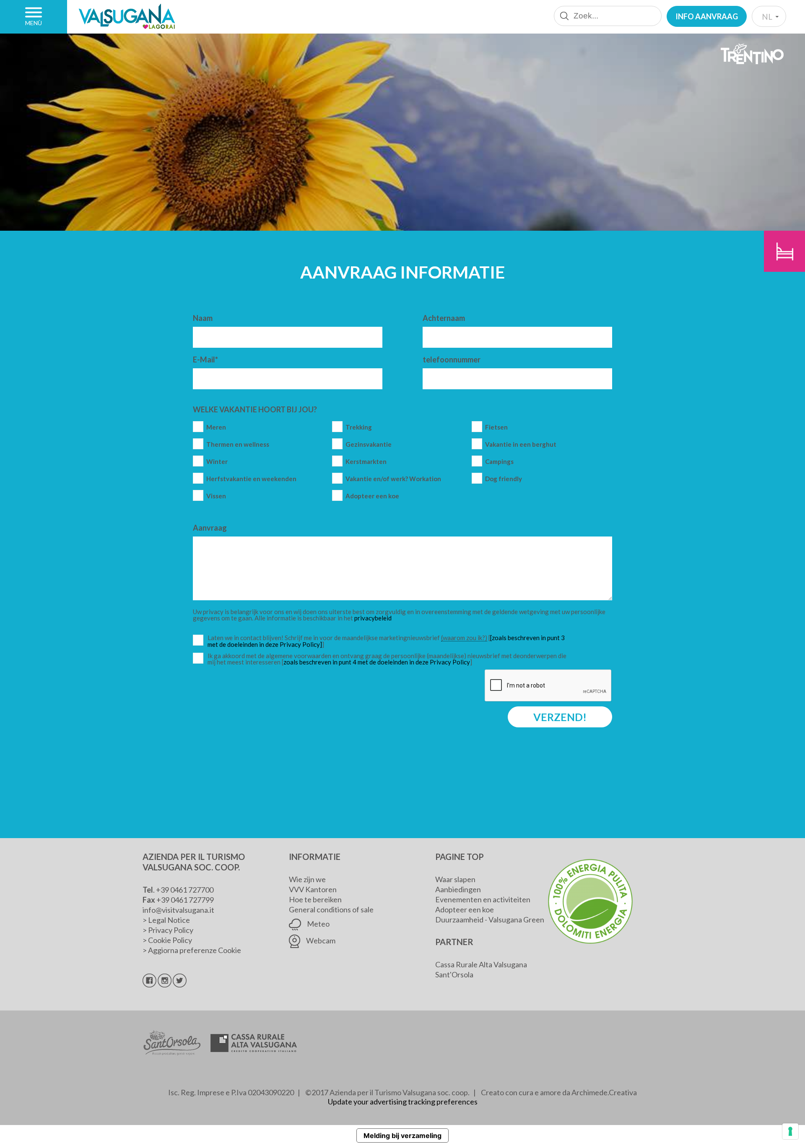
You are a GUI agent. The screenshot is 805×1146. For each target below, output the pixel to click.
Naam (203, 318)
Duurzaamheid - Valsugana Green (489, 919)
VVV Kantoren (313, 889)
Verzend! (560, 717)
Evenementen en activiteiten (482, 899)
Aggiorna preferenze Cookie (194, 950)
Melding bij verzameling (402, 1135)
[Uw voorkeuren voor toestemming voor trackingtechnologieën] (790, 1131)
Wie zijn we (307, 879)
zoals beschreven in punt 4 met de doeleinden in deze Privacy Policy (376, 662)
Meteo (318, 923)
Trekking (358, 427)
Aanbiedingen (458, 889)
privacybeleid (373, 618)
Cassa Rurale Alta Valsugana (481, 964)
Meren (216, 427)
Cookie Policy (170, 940)
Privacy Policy (170, 930)
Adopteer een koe (372, 496)
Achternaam (444, 318)
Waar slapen (455, 879)
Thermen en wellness (237, 444)
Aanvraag (210, 527)
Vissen (216, 496)
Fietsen (496, 427)
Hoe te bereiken (315, 899)
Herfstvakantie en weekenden (251, 479)
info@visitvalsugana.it (178, 909)
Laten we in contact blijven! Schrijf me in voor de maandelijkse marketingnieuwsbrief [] (389, 641)
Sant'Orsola (454, 974)
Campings (499, 461)
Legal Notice (169, 920)
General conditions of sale (331, 909)
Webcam (320, 940)
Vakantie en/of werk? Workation (393, 479)
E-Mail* (205, 359)
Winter (217, 461)
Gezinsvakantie (368, 444)
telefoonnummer (451, 359)
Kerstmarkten (366, 461)
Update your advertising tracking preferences (403, 1101)
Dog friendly (503, 479)
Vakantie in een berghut (520, 444)
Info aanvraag (706, 16)
